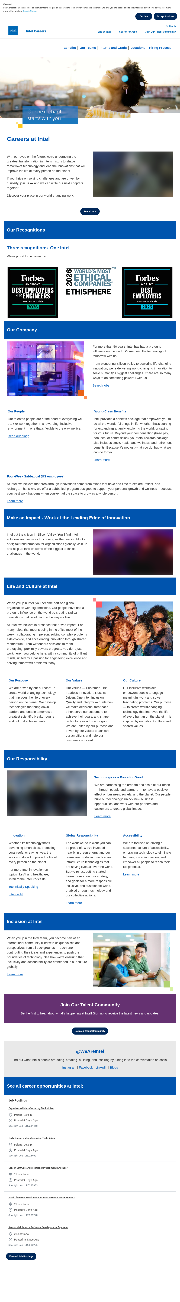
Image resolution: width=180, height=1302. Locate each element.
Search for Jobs (128, 31)
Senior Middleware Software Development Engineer (38, 1227)
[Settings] (159, 193)
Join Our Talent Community (160, 31)
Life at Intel (104, 31)
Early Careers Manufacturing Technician (31, 1138)
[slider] (139, 193)
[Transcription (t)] (145, 193)
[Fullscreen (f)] (166, 193)
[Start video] (133, 174)
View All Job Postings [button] (21, 1256)
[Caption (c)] (152, 193)
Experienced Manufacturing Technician (31, 1108)
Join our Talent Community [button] (90, 1031)
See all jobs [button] (90, 211)
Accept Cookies (165, 16)
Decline (144, 16)
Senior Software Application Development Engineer (38, 1167)
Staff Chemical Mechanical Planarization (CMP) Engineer (41, 1197)
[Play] (98, 193)
